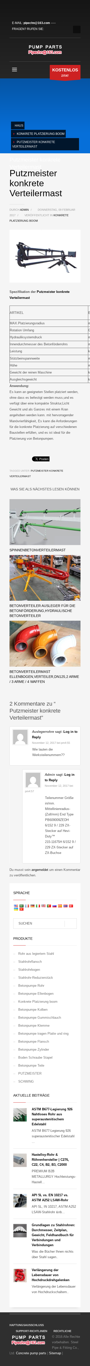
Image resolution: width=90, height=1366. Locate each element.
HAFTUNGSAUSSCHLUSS (27, 1325)
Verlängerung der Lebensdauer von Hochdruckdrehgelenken (51, 1275)
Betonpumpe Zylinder (33, 1049)
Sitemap (55, 1353)
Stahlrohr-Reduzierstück (35, 977)
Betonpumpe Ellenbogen (36, 993)
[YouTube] (36, 8)
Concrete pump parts (31, 1353)
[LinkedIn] (28, 8)
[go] (70, 924)
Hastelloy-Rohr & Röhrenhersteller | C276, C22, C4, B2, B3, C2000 (50, 1160)
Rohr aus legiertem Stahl (36, 954)
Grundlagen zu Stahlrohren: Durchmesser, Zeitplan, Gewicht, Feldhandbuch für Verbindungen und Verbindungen (53, 1235)
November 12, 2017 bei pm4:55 (51, 742)
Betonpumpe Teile (31, 1065)
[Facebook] (13, 8)
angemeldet (40, 870)
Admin (25, 209)
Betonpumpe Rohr (31, 985)
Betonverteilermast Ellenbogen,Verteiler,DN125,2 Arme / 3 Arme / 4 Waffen (44, 677)
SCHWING (26, 1081)
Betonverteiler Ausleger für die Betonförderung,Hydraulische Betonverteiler (42, 611)
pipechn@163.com (37, 23)
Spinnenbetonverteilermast (38, 550)
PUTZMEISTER (30, 1073)
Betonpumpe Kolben (33, 1009)
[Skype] (43, 8)
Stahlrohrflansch (30, 962)
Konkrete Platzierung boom (38, 1001)
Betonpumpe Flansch (33, 1041)
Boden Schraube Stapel (35, 1057)
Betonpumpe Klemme (34, 1025)
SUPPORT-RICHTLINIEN (31, 1331)
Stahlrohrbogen (29, 970)
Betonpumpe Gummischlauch (39, 1017)
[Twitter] (20, 8)
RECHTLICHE (62, 1331)
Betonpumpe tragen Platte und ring (43, 1033)
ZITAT (65, 72)
